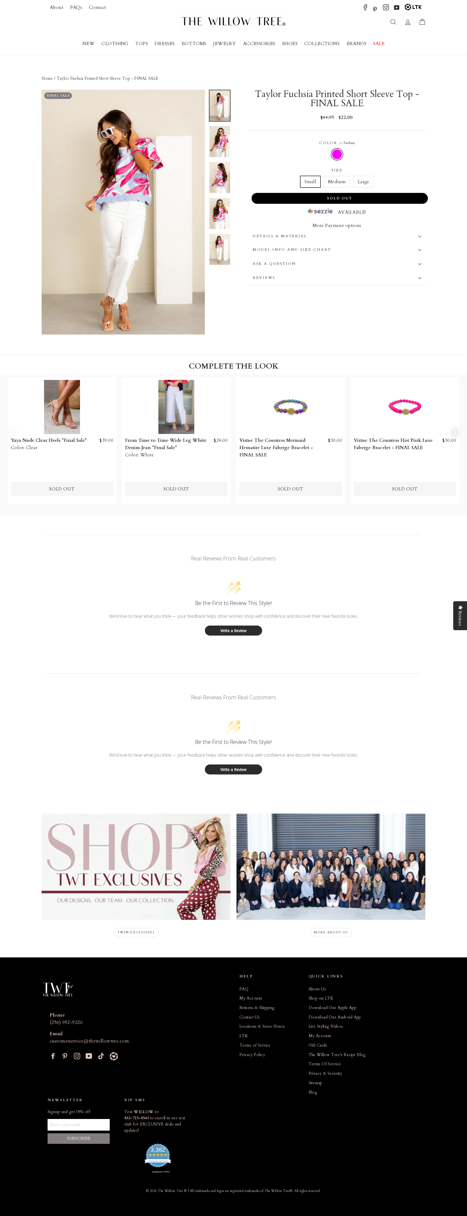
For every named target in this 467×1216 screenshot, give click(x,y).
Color (337, 143)
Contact (97, 7)
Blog (313, 1092)
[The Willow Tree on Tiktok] (101, 1055)
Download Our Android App (335, 1017)
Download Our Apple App (332, 1007)
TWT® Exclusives (136, 932)
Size (337, 170)
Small (310, 182)
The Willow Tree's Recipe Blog (337, 1054)
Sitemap (315, 1082)
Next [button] (454, 430)
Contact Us (249, 1017)
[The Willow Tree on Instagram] (386, 9)
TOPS (141, 44)
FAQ (243, 989)
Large (363, 182)
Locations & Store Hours (262, 1026)
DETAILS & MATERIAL (280, 236)
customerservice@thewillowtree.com (89, 1041)
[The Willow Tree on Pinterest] (375, 9)
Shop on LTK (321, 998)
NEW (88, 44)
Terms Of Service (325, 1064)
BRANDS (356, 44)
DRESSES (165, 44)
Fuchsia (337, 154)
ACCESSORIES (259, 44)
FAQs (76, 7)
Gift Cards (318, 1045)
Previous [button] (12, 430)
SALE (379, 44)
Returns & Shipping (257, 1007)
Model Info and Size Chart (292, 249)
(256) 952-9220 (66, 1022)
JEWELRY (224, 44)
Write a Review (233, 630)
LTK (243, 1035)
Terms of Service (255, 1045)
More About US (331, 932)
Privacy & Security (325, 1073)
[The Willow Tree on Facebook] (365, 9)
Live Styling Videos (326, 1026)
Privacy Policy (252, 1054)
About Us (317, 989)
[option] (123, 212)
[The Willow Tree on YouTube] (396, 9)
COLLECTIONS (321, 44)
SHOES (290, 44)
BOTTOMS (194, 44)
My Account (250, 998)
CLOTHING (114, 44)
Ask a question (274, 263)
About (56, 7)
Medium (337, 182)
